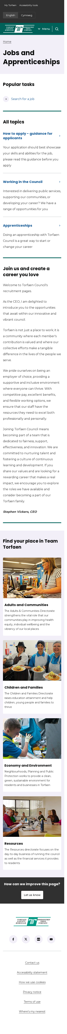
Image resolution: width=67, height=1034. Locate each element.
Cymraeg (26, 15)
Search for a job (18, 99)
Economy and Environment (28, 765)
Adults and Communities (26, 605)
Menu (46, 29)
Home (7, 41)
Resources (13, 843)
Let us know (32, 895)
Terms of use (32, 1001)
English (10, 15)
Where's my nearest (40, 1011)
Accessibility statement (32, 972)
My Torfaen (11, 6)
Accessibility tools (28, 5)
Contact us (43, 962)
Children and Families (23, 687)
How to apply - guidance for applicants (27, 135)
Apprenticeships (17, 225)
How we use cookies (32, 982)
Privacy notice (32, 992)
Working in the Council (22, 181)
